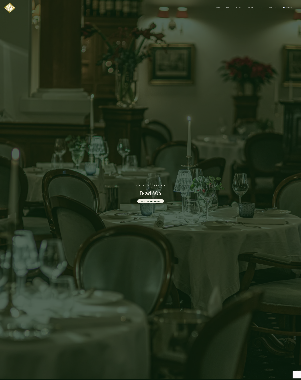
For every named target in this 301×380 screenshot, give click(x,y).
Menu (218, 8)
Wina (228, 8)
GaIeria (250, 8)
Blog (261, 8)
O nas (238, 8)
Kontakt (273, 8)
